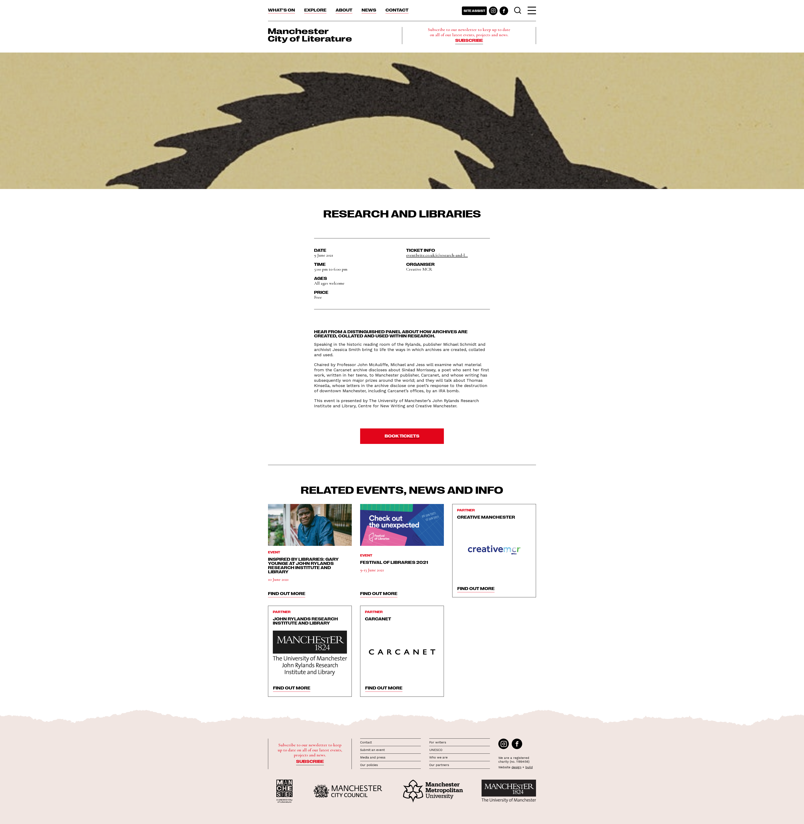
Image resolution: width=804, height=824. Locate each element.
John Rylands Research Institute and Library (305, 620)
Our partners (439, 765)
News (369, 9)
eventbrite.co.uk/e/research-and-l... (437, 255)
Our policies (369, 765)
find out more (286, 593)
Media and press (372, 757)
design (516, 767)
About (344, 9)
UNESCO (435, 750)
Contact (396, 9)
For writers (437, 742)
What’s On (281, 9)
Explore (315, 9)
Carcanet (378, 618)
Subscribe (469, 39)
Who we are (438, 757)
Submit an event (372, 750)
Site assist (474, 11)
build (529, 767)
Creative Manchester (486, 516)
